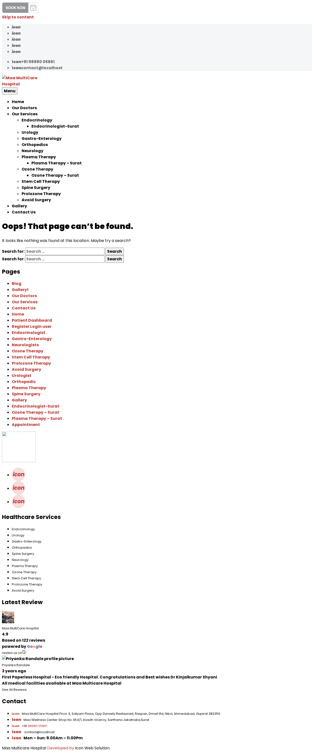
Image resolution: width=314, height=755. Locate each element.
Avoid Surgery (36, 200)
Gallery (19, 206)
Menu (9, 91)
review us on (12, 652)
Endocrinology (37, 120)
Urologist (21, 375)
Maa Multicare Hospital (24, 748)
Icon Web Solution (92, 748)
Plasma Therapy (39, 157)
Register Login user (32, 326)
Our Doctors (24, 108)
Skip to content (18, 17)
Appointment (26, 424)
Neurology (32, 151)
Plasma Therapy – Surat (56, 163)
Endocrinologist (28, 332)
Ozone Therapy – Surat (55, 175)
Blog (16, 283)
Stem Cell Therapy (41, 181)
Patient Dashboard (32, 320)
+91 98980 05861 (33, 62)
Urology (30, 132)
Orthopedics (35, 144)
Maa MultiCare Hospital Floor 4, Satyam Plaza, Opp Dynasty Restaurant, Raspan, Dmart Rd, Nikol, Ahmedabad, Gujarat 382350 (116, 713)
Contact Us (24, 212)
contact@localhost (37, 68)
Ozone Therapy (37, 169)
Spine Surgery (36, 187)
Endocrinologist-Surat (55, 126)
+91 (29, 726)
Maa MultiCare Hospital (20, 628)
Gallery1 (20, 289)
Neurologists (25, 345)
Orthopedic (24, 381)
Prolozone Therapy (41, 194)
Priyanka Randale (16, 665)
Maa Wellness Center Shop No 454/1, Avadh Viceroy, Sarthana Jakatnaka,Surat (86, 719)
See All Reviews (14, 689)
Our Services (25, 114)
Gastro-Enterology (42, 138)
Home (18, 102)
